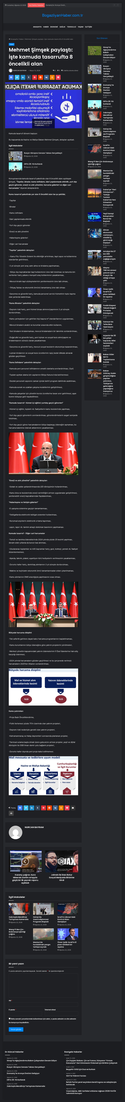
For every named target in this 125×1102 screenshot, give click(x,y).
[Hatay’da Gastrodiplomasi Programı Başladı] (43, 909)
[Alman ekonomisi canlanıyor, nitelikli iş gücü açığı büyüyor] (94, 233)
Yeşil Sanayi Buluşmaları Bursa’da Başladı (108, 217)
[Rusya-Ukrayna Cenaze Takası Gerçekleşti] (15, 156)
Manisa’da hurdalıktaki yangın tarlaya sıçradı (41, 944)
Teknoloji (71, 27)
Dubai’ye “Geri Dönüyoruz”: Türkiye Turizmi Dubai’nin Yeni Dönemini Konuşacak (109, 197)
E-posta (12, 1010)
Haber (46, 27)
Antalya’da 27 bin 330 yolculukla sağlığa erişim (109, 255)
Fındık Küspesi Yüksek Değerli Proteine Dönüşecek (109, 309)
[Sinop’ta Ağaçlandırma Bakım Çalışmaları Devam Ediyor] (94, 50)
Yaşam (80, 27)
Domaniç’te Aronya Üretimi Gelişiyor (59, 5)
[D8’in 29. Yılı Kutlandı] (15, 167)
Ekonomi (54, 27)
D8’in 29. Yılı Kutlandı (33, 164)
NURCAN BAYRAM (19, 70)
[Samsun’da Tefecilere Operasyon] (94, 325)
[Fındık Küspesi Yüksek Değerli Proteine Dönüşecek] (94, 308)
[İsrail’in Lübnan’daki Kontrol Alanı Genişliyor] (67, 909)
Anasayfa (37, 27)
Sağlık (62, 27)
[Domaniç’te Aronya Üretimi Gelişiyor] (94, 88)
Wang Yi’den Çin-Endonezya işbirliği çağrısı (17, 931)
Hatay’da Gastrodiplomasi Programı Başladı (41, 919)
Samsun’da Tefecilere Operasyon (108, 324)
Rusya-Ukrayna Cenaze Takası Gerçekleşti (43, 153)
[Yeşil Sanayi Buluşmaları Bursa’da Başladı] (94, 216)
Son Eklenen (102, 38)
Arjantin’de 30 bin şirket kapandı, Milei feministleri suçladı (109, 340)
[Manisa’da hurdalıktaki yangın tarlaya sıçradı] (43, 934)
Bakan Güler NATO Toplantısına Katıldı (109, 358)
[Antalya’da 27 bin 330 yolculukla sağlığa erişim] (94, 254)
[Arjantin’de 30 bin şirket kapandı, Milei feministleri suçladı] (94, 338)
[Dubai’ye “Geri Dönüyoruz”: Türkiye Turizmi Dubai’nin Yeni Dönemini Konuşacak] (94, 192)
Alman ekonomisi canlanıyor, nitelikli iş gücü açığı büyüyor (108, 236)
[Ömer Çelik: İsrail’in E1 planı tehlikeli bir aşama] (67, 934)
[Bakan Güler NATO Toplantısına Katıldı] (94, 357)
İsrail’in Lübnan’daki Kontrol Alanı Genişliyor (66, 919)
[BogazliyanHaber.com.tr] (62, 15)
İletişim (88, 27)
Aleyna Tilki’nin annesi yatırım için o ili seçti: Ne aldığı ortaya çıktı (109, 274)
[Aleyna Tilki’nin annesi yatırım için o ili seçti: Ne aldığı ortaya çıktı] (94, 271)
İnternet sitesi (50, 1010)
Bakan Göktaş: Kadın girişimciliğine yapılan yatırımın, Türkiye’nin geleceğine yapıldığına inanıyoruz (109, 381)
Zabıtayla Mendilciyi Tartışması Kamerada (18, 918)
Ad (10, 1000)
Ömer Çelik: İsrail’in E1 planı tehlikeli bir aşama (66, 944)
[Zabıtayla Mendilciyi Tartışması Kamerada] (19, 909)
